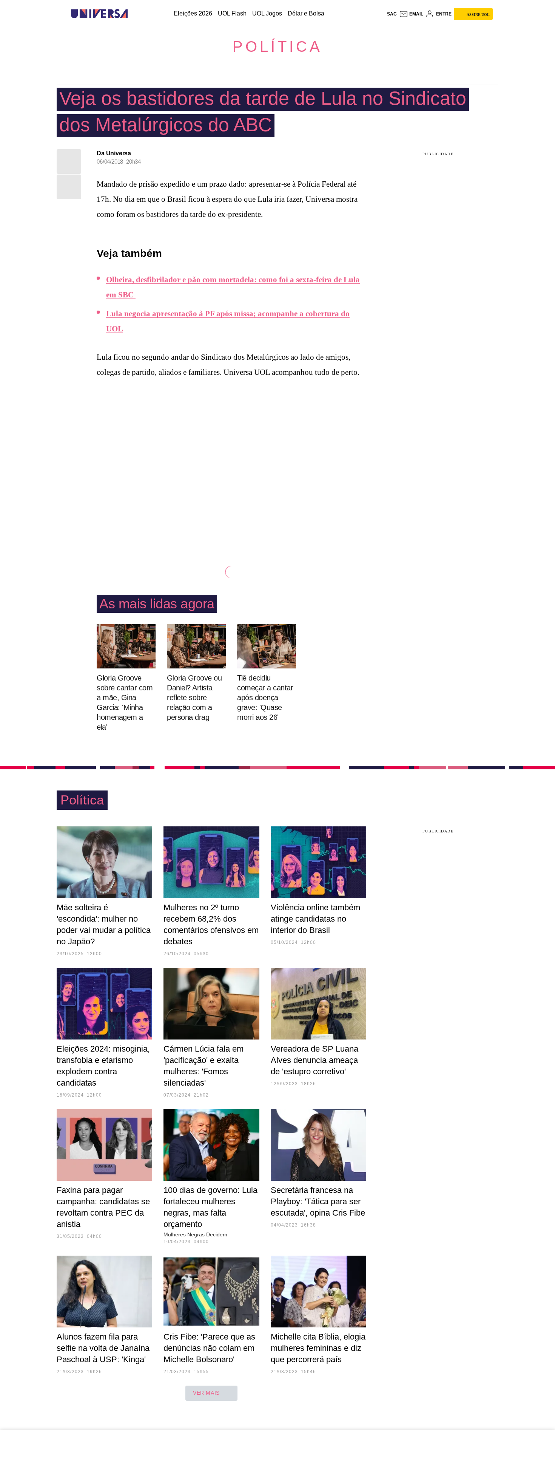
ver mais (206, 1393)
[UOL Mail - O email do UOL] (411, 14)
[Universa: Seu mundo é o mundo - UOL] (99, 14)
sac (392, 14)
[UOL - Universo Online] (134, 14)
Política (277, 46)
